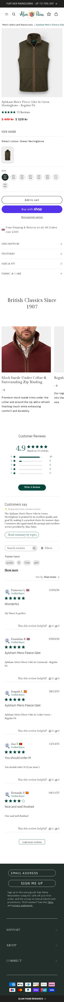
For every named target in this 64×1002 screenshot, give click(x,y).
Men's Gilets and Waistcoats (17, 24)
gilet (36, 562)
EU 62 (5, 185)
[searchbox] (18, 548)
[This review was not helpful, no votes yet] (56, 626)
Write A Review (32, 487)
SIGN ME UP (32, 883)
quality (9, 562)
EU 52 (22, 177)
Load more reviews (32, 842)
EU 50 (13, 177)
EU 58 (47, 177)
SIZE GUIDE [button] (9, 131)
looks (27, 562)
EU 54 (30, 177)
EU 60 (55, 177)
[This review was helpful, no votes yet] (50, 626)
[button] (32, 998)
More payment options (32, 217)
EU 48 (5, 177)
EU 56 (38, 177)
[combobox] (47, 577)
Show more (11, 570)
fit (19, 562)
